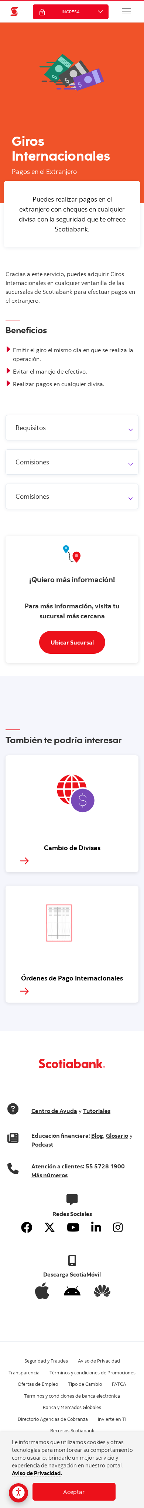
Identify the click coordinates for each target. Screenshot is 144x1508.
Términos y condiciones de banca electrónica (72, 1396)
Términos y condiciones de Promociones (92, 1372)
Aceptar (74, 1491)
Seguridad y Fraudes (46, 1361)
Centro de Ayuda (54, 1110)
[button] (126, 11)
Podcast (42, 1144)
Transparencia (24, 1372)
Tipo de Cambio (85, 1384)
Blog (97, 1135)
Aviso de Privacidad (99, 1361)
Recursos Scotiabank (72, 1430)
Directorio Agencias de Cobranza (53, 1419)
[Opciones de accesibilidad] (18, 1492)
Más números (49, 1175)
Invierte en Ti (112, 1419)
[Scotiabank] (14, 11)
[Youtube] (73, 1227)
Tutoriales (96, 1110)
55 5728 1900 (105, 1166)
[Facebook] (26, 1227)
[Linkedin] (96, 1227)
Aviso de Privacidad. (37, 1473)
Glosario (117, 1135)
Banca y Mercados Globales (72, 1407)
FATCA (119, 1384)
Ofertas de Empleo (38, 1384)
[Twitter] (49, 1227)
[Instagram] (118, 1227)
